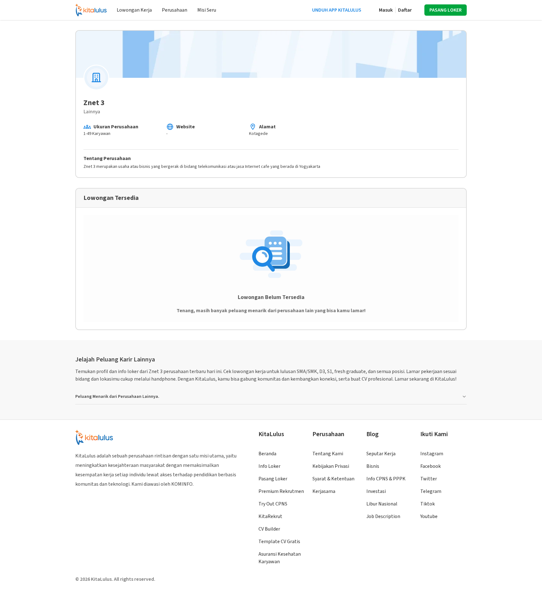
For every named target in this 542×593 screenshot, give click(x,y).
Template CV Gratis (279, 541)
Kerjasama (323, 491)
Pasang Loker (272, 478)
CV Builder (269, 529)
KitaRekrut (270, 516)
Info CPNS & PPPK (386, 478)
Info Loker (269, 466)
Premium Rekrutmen (281, 491)
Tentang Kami (327, 453)
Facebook (430, 466)
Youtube (429, 516)
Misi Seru (206, 10)
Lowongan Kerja (134, 10)
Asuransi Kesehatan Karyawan (279, 558)
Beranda (267, 453)
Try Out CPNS (272, 503)
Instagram (431, 453)
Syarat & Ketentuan (333, 478)
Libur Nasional (381, 503)
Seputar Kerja (381, 453)
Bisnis (372, 466)
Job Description (383, 516)
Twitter (428, 478)
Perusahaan (174, 10)
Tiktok (427, 503)
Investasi (376, 491)
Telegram (430, 491)
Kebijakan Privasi (330, 466)
